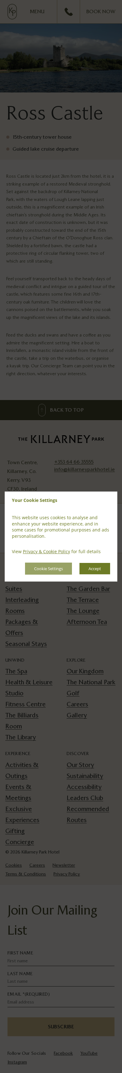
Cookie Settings (48, 568)
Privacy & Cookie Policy (46, 552)
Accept (95, 568)
